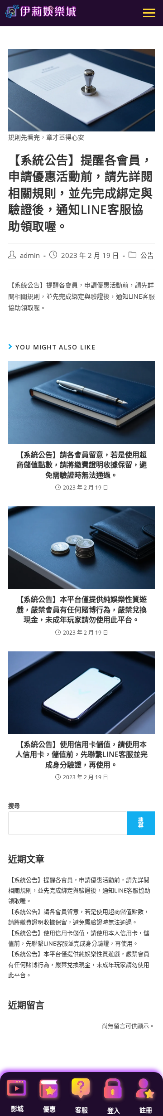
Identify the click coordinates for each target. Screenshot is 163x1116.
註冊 (145, 1110)
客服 (81, 1110)
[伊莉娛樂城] (41, 11)
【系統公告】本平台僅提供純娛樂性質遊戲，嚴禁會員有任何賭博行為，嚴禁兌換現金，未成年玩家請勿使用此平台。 (81, 609)
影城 (17, 1108)
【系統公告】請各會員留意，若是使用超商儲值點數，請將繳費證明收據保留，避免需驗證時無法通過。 (81, 465)
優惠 (49, 1109)
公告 (147, 255)
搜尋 (14, 805)
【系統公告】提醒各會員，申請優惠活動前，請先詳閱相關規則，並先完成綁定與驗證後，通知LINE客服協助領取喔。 (79, 890)
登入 (113, 1110)
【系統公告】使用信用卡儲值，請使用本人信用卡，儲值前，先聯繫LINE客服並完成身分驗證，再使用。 (81, 754)
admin (30, 255)
